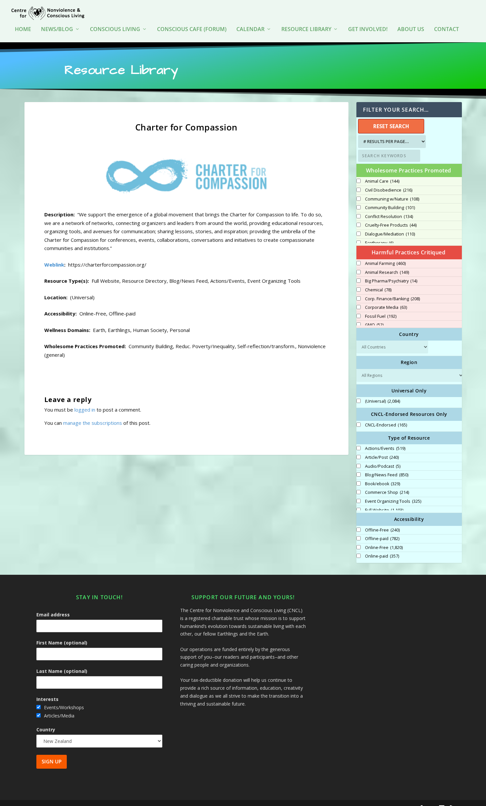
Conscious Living (115, 29)
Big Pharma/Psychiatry (391, 281)
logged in (84, 409)
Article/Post (382, 457)
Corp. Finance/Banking (392, 299)
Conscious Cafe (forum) (191, 29)
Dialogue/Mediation (390, 234)
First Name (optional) (61, 643)
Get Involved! (367, 29)
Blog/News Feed (386, 475)
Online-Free (384, 547)
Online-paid (382, 556)
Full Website (384, 510)
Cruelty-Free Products (391, 225)
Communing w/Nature (392, 199)
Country (45, 729)
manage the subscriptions (92, 423)
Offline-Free (382, 530)
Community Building (390, 207)
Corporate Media (386, 307)
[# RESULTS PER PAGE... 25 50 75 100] (391, 141)
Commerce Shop (387, 492)
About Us (410, 29)
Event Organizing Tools (393, 501)
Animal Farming (385, 263)
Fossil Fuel (380, 316)
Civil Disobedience (388, 190)
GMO (374, 325)
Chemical (378, 290)
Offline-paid (382, 538)
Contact (446, 29)
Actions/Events (385, 448)
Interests (47, 699)
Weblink (54, 264)
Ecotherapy (379, 243)
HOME (23, 29)
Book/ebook (382, 484)
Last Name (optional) (61, 671)
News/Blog (57, 29)
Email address (53, 614)
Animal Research (387, 272)
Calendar (250, 29)
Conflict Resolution (389, 216)
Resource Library (306, 29)
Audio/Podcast (382, 466)
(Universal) (382, 401)
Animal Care (382, 181)
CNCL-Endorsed (386, 425)
